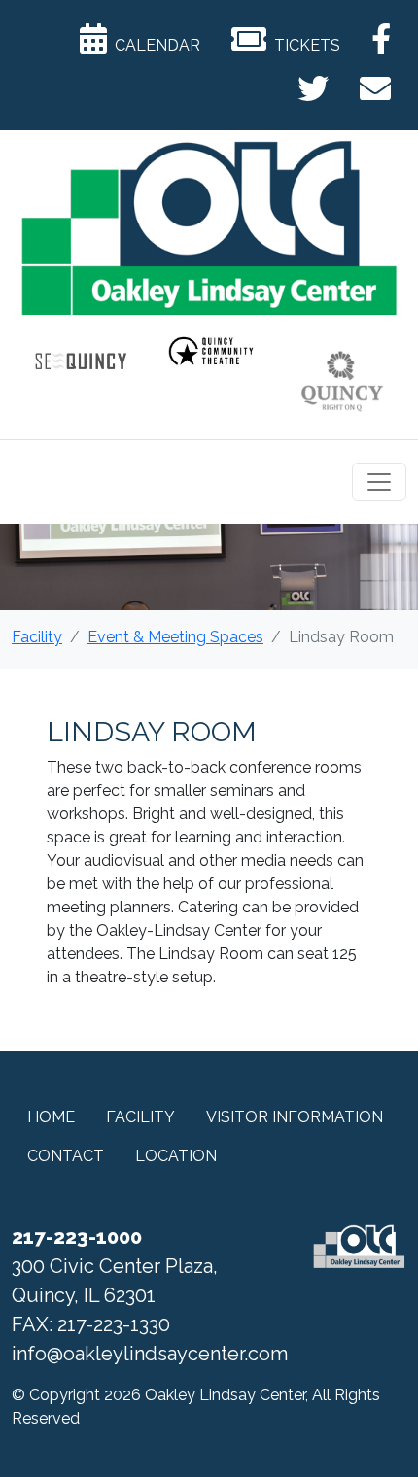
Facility (37, 637)
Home (51, 1117)
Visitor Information (294, 1117)
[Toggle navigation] (379, 482)
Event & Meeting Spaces (175, 637)
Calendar (153, 45)
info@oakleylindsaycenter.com (150, 1353)
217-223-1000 (77, 1237)
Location (176, 1156)
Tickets (303, 45)
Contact (65, 1156)
